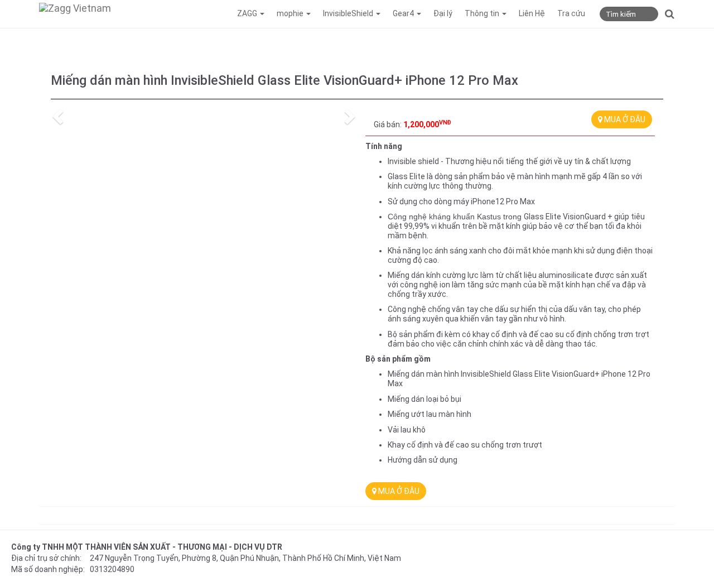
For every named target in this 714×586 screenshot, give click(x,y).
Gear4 (404, 13)
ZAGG (248, 13)
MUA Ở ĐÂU (623, 119)
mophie (291, 13)
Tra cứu (571, 13)
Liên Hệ (532, 13)
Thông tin (483, 13)
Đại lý (442, 13)
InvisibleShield (349, 13)
